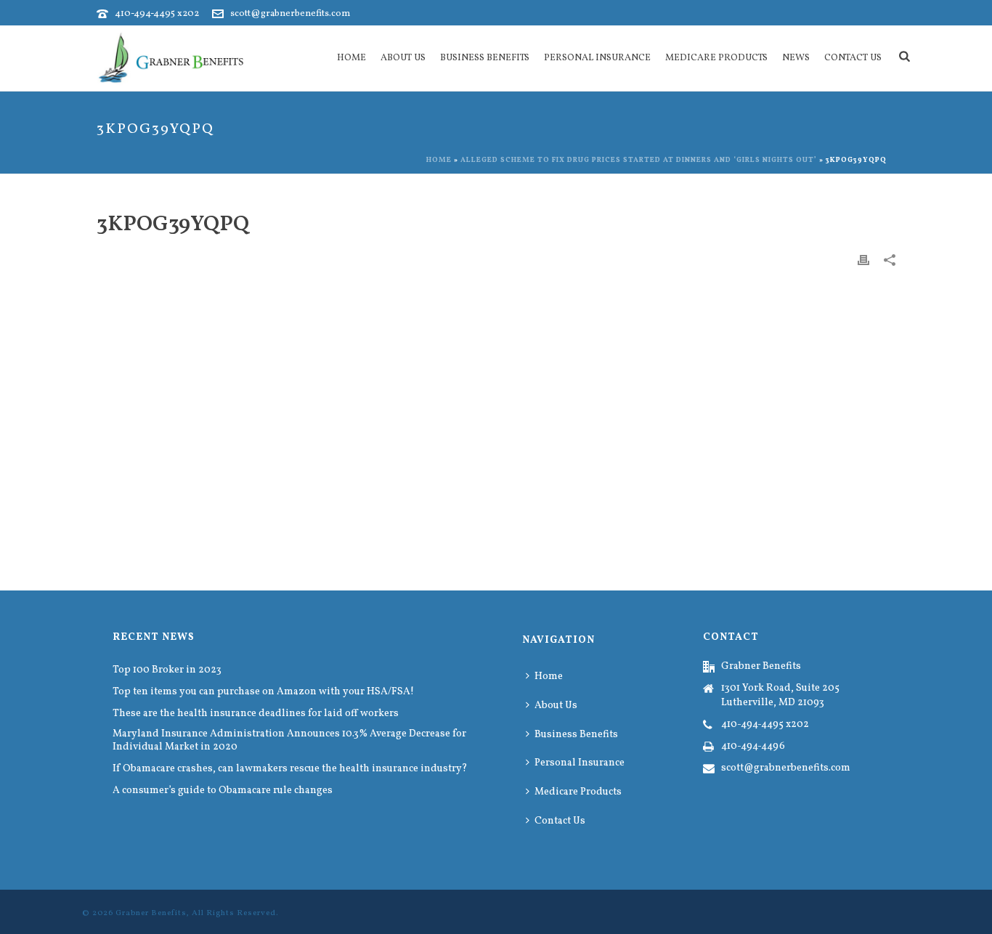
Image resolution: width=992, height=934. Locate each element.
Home (351, 58)
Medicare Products (716, 58)
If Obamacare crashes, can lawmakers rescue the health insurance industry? (290, 769)
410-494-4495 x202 (157, 13)
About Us (403, 58)
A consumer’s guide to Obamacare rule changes (223, 790)
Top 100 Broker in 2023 (167, 670)
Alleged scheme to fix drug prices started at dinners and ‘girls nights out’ (638, 160)
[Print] (863, 260)
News (796, 58)
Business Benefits (484, 58)
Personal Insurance (597, 58)
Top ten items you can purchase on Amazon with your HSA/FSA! (263, 692)
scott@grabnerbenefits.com (290, 13)
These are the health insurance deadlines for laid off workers (256, 713)
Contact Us (853, 58)
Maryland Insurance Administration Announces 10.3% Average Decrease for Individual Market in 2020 (289, 741)
